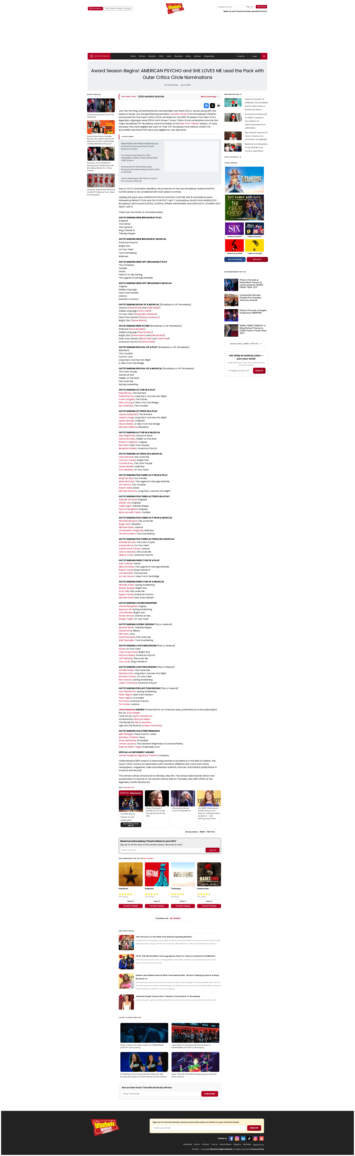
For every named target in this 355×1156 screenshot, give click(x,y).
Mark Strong (125, 402)
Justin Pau (162, 338)
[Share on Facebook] (206, 105)
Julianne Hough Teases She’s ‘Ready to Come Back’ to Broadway (168, 996)
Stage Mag (209, 56)
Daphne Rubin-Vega (130, 746)
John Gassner (127, 709)
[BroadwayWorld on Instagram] (237, 1138)
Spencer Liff (125, 609)
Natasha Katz (126, 673)
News (133, 56)
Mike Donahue (126, 566)
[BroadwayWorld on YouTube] (261, 1138)
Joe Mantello (126, 573)
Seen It (130, 901)
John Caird (144, 310)
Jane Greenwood (128, 652)
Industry (152, 56)
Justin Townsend (128, 682)
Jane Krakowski (127, 551)
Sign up (259, 370)
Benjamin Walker (128, 448)
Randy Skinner (126, 615)
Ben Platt (124, 445)
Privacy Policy (257, 1149)
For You (130, 787)
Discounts (257, 259)
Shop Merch (96, 8)
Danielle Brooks (127, 542)
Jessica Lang (125, 417)
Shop (188, 56)
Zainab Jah (125, 502)
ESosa (122, 648)
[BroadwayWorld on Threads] (255, 1138)
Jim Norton (125, 484)
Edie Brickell (157, 335)
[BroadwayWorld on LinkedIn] (243, 1138)
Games (197, 56)
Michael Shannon (128, 491)
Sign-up (249, 7)
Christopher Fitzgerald (131, 530)
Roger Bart (124, 524)
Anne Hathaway (127, 740)
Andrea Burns (126, 545)
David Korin (125, 630)
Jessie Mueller (126, 466)
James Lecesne (127, 743)
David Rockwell (127, 637)
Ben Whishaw (126, 405)
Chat (161, 56)
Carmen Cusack (127, 460)
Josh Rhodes (125, 612)
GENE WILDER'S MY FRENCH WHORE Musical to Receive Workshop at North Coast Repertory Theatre (140, 146)
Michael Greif (126, 597)
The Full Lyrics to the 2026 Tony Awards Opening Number (164, 936)
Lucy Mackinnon (127, 691)
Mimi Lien (123, 633)
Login (254, 56)
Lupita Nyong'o (127, 420)
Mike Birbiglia (126, 734)
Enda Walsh (153, 307)
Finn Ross (124, 701)
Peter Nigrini (125, 694)
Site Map (247, 1144)
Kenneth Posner (127, 676)
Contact (205, 1144)
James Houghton (128, 755)
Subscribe (209, 1093)
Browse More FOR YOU (200, 832)
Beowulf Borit (126, 627)
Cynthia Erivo (126, 463)
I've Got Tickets (130, 906)
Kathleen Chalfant (129, 737)
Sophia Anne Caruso (130, 548)
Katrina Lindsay (127, 655)
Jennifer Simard (179, 114)
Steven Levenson (149, 317)
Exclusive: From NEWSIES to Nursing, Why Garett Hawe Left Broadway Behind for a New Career (100, 160)
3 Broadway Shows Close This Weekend (100, 109)
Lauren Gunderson (142, 716)
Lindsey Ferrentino (152, 725)
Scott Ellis (124, 591)
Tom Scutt (124, 661)
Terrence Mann (127, 533)
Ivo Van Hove (126, 576)
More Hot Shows (235, 259)
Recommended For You (235, 272)
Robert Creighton (128, 442)
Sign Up (254, 1128)
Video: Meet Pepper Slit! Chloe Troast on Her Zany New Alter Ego (139, 179)
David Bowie (134, 307)
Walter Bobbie (126, 588)
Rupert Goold (126, 569)
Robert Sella (125, 487)
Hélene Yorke (126, 555)
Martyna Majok (142, 719)
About (197, 1144)
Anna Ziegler (133, 712)
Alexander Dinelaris (145, 314)
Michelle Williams (128, 427)
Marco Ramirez (143, 722)
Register (241, 56)
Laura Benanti (126, 457)
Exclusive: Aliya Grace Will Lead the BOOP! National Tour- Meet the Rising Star (101, 185)
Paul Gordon (145, 332)
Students (178, 56)
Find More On (168, 918)
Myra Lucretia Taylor (130, 512)
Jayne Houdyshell (128, 414)
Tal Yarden (124, 704)
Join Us (214, 1144)
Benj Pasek (146, 338)
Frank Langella (127, 399)
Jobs (169, 56)
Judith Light (125, 506)
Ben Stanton (125, 679)
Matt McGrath (126, 481)
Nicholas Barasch (128, 520)
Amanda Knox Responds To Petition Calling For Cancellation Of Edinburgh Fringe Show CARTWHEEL (256, 121)
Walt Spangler (126, 640)
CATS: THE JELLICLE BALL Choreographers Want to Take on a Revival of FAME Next (175, 956)
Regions (237, 1144)
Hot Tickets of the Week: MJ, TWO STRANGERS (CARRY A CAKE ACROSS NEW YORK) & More (139, 158)
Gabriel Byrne (126, 396)
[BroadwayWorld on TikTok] (249, 1138)
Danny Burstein (127, 438)
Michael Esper (126, 527)
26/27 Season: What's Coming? (118, 8)
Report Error (258, 1145)
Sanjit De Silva (126, 478)
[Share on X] (212, 105)
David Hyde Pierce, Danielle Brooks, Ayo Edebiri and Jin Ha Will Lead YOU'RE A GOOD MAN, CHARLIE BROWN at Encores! (100, 133)
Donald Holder (126, 670)
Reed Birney (125, 393)
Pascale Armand (128, 499)
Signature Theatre (148, 755)
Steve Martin (139, 320)
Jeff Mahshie (126, 658)
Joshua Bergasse (128, 606)
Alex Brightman (127, 435)
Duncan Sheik (146, 341)
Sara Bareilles (137, 329)
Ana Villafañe (126, 469)
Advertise (187, 1144)
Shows (142, 56)
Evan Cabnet (126, 563)
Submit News (225, 1144)
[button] (264, 56)
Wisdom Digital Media (221, 1149)
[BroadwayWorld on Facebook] (231, 1138)
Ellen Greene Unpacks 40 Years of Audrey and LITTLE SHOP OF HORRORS (256, 136)
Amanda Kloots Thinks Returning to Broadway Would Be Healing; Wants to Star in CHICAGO (140, 169)
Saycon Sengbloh (128, 509)
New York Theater (189, 123)
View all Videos (231, 157)
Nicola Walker (126, 423)
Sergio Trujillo (126, 619)
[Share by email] (218, 105)
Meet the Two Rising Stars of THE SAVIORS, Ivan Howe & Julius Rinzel (256, 147)
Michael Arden (126, 584)
